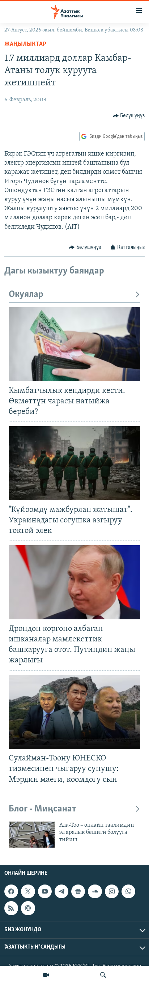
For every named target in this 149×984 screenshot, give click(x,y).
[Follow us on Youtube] (45, 891)
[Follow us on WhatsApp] (128, 891)
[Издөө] (103, 975)
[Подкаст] (28, 908)
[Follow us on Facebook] (11, 891)
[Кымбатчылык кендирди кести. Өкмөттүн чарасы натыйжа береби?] (74, 344)
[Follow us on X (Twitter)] (28, 891)
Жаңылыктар (25, 44)
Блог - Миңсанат (42, 809)
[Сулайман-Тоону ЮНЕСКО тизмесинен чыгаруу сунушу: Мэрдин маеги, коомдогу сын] (74, 712)
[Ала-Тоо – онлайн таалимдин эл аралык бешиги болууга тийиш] (32, 835)
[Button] (129, 115)
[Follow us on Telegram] (61, 891)
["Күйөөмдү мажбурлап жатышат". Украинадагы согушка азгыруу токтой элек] (74, 463)
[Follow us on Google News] (78, 891)
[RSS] (11, 908)
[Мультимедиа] (46, 975)
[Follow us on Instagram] (112, 891)
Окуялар (26, 295)
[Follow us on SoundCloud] (95, 891)
